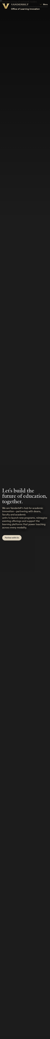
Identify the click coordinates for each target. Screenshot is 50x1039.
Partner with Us (12, 538)
